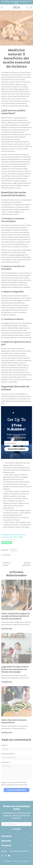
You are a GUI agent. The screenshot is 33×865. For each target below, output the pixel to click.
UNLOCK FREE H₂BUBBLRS (16, 449)
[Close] (30, 408)
